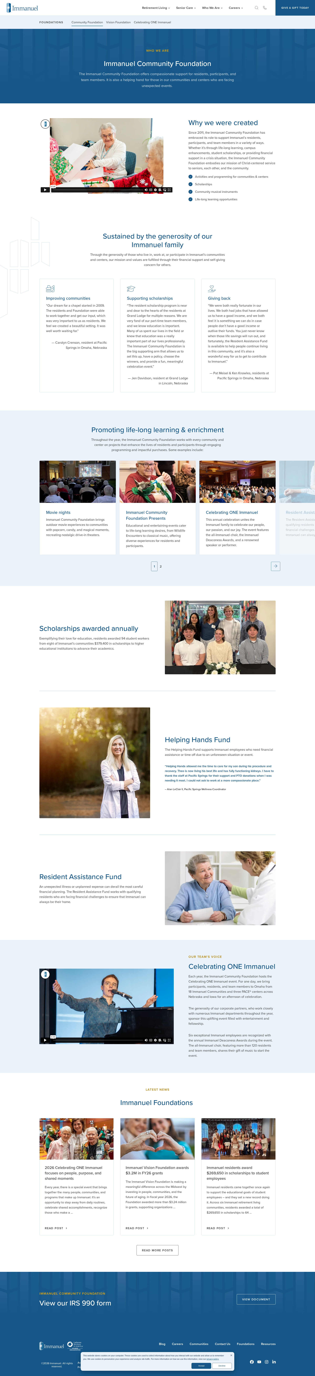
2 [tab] (161, 566)
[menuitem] (251, 1362)
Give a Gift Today (295, 8)
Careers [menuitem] (177, 1344)
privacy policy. (213, 1359)
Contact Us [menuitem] (222, 1344)
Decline (222, 1366)
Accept (201, 1366)
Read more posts (157, 1250)
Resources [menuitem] (268, 1344)
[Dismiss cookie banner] (231, 1355)
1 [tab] (154, 566)
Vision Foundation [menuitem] (118, 22)
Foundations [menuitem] (51, 22)
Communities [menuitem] (199, 1344)
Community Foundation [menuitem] (87, 22)
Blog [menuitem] (162, 1344)
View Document (256, 1299)
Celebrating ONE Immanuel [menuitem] (152, 22)
